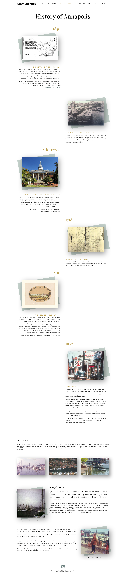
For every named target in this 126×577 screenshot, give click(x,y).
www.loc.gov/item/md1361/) (53, 87)
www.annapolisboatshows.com (26, 535)
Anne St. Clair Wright (26, 3)
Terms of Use (68, 571)
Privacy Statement (59, 571)
